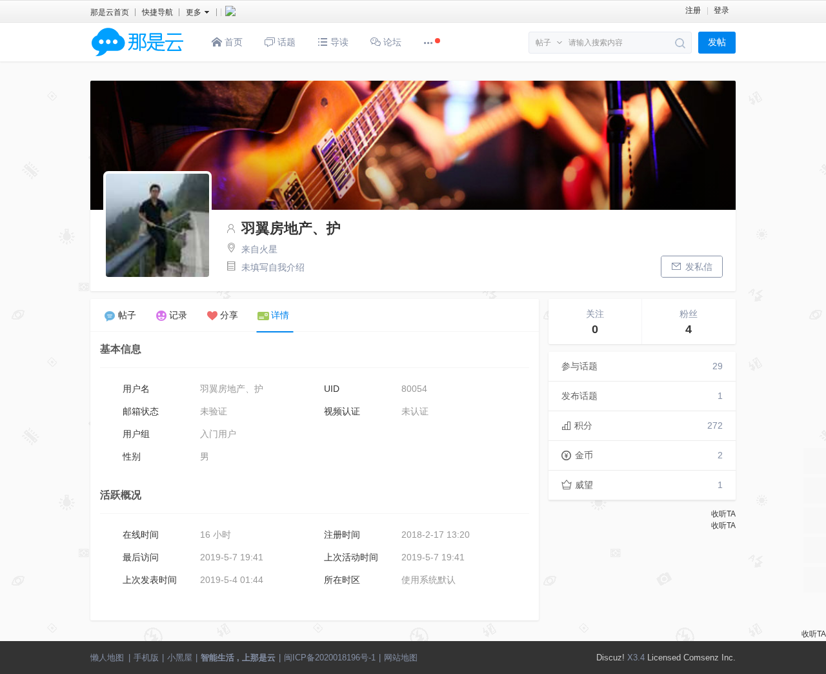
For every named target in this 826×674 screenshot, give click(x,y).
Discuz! (610, 657)
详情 (280, 315)
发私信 (698, 266)
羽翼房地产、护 (291, 228)
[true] (680, 43)
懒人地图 (107, 657)
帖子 (543, 42)
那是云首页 (109, 12)
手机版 (146, 657)
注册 (693, 10)
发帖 (717, 42)
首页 (232, 42)
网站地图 (401, 657)
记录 (178, 315)
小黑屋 (179, 657)
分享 (229, 315)
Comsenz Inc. (709, 657)
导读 (338, 42)
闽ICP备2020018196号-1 (330, 657)
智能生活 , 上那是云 (238, 657)
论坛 (391, 42)
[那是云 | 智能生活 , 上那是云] (137, 58)
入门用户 (218, 434)
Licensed (664, 657)
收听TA (723, 513)
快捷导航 (157, 12)
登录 (721, 10)
